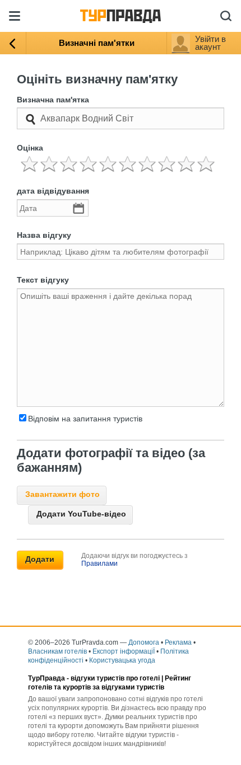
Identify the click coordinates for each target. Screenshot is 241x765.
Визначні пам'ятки (97, 43)
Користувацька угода (122, 660)
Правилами (99, 563)
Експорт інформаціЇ (123, 651)
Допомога (143, 642)
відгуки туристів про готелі (115, 678)
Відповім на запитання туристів (85, 418)
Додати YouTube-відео (81, 513)
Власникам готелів (57, 651)
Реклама (178, 642)
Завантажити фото (62, 494)
